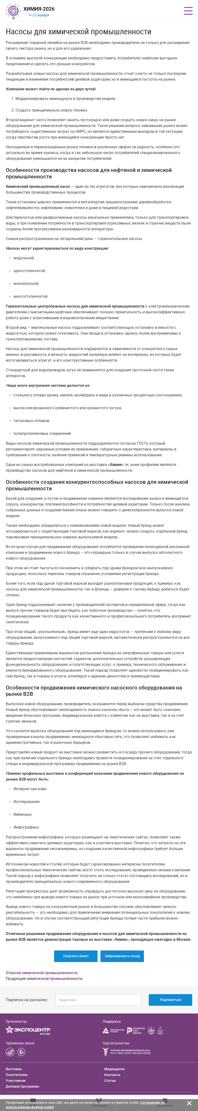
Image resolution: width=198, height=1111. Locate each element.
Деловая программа (22, 1086)
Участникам (16, 1081)
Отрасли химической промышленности (42, 972)
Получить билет (76, 956)
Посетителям (17, 1075)
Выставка (14, 1069)
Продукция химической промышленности (44, 978)
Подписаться (170, 1000)
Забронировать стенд (122, 956)
